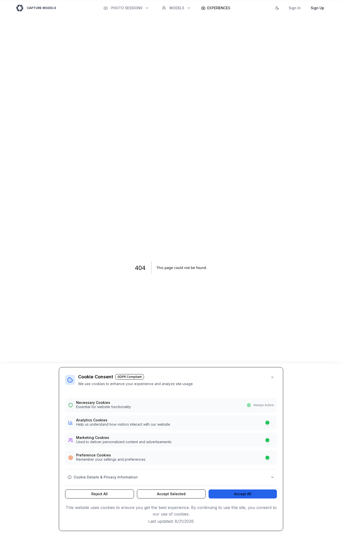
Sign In (295, 8)
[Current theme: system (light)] (277, 8)
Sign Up (317, 8)
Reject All (99, 494)
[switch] (246, 405)
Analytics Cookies (91, 420)
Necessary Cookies (93, 402)
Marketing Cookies (92, 437)
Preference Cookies (93, 455)
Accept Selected (171, 494)
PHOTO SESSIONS (126, 8)
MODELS (176, 8)
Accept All (242, 494)
